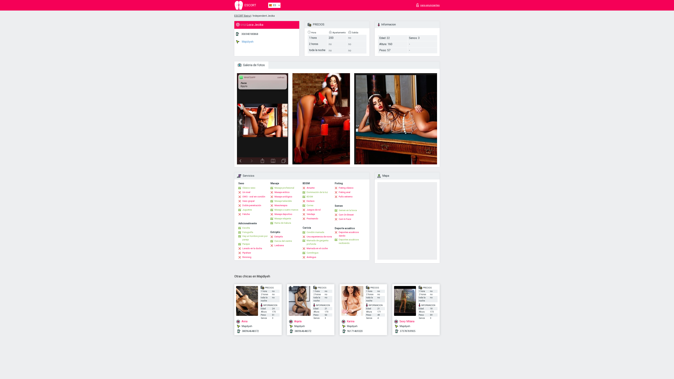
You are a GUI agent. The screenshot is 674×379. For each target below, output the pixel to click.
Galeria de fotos (253, 65)
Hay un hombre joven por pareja (255, 238)
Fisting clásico (346, 188)
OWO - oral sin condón (253, 196)
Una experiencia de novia (319, 236)
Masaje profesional (284, 188)
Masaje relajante (283, 218)
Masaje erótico (282, 192)
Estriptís (279, 236)
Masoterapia (281, 205)
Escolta (246, 228)
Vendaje (311, 214)
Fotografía (247, 232)
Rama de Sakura (283, 223)
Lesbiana (279, 245)
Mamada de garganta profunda (317, 242)
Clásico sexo (248, 188)
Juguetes (247, 209)
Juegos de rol (314, 209)
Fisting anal (344, 192)
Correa (310, 205)
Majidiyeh (247, 41)
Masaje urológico (283, 196)
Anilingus (311, 257)
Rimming (246, 257)
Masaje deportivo (283, 214)
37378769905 (407, 331)
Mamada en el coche (317, 248)
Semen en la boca (348, 210)
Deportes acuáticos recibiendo (349, 241)
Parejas (246, 244)
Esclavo (311, 201)
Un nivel (246, 192)
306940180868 (249, 34)
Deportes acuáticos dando (349, 234)
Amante (311, 188)
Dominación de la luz (317, 192)
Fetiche (246, 214)
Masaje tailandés (283, 201)
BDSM (310, 196)
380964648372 (250, 331)
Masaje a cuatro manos (286, 209)
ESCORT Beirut (242, 15)
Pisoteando (312, 218)
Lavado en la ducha (252, 248)
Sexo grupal (248, 201)
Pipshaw (246, 252)
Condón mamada (315, 232)
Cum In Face (345, 219)
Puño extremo (346, 196)
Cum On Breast (346, 214)
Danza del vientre (283, 241)
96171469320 (355, 331)
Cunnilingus (312, 252)
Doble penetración (251, 205)
